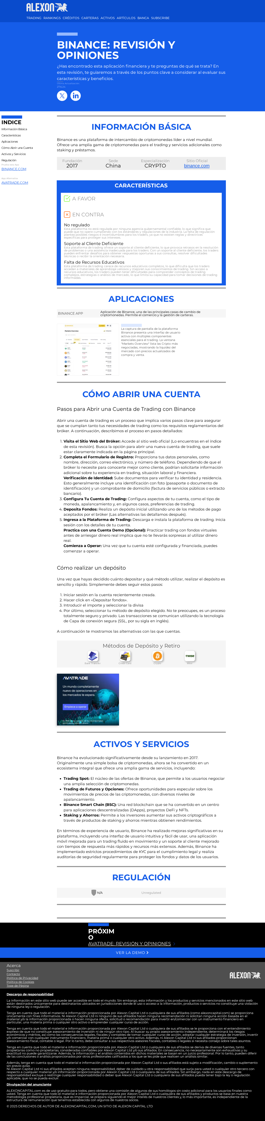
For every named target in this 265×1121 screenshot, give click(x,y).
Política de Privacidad (22, 978)
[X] (62, 96)
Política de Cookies (20, 982)
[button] (108, 18)
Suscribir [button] (13, 970)
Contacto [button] (13, 974)
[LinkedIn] (75, 96)
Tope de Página (18, 986)
